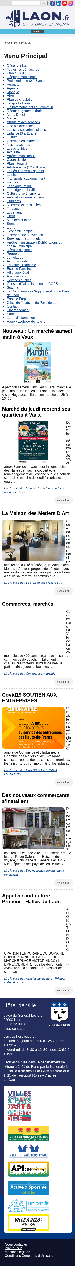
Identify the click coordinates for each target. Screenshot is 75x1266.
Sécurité (13, 287)
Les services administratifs (26, 129)
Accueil (8, 42)
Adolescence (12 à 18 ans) (26, 167)
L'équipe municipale (22, 77)
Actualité (13, 152)
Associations (16, 276)
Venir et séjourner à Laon (25, 197)
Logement (14, 212)
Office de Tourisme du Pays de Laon (33, 302)
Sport (11, 216)
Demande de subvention (25, 235)
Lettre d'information (21, 317)
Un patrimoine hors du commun (30, 107)
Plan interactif (17, 163)
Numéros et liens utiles (24, 205)
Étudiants (14, 201)
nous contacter (15, 1028)
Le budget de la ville (22, 190)
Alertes (12, 96)
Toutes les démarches (23, 69)
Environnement (18, 310)
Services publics (19, 280)
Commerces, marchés (23, 141)
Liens (11, 227)
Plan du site (15, 73)
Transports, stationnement (26, 178)
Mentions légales (17, 1252)
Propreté (13, 253)
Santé (11, 314)
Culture (12, 137)
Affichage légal (18, 272)
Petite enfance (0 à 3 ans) (26, 81)
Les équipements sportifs (25, 171)
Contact (12, 306)
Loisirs (12, 175)
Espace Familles (19, 269)
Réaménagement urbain (25, 111)
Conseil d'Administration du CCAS (32, 284)
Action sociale (17, 261)
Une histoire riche (20, 126)
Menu (37, 31)
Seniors (12, 223)
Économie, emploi (20, 231)
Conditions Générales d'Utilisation (30, 1255)
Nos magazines (18, 144)
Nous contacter (16, 1244)
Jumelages (15, 257)
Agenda (13, 84)
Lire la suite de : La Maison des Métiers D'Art (33, 582)
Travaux (13, 208)
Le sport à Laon (18, 103)
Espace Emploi (18, 299)
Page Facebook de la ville (26, 321)
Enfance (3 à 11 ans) (22, 133)
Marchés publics (19, 220)
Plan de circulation (20, 99)
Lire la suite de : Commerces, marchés (29, 673)
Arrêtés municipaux (21, 156)
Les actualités (17, 148)
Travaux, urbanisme (21, 265)
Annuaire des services (23, 122)
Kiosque (13, 92)
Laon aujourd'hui (19, 186)
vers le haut (63, 500)
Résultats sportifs (19, 250)
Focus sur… (16, 182)
